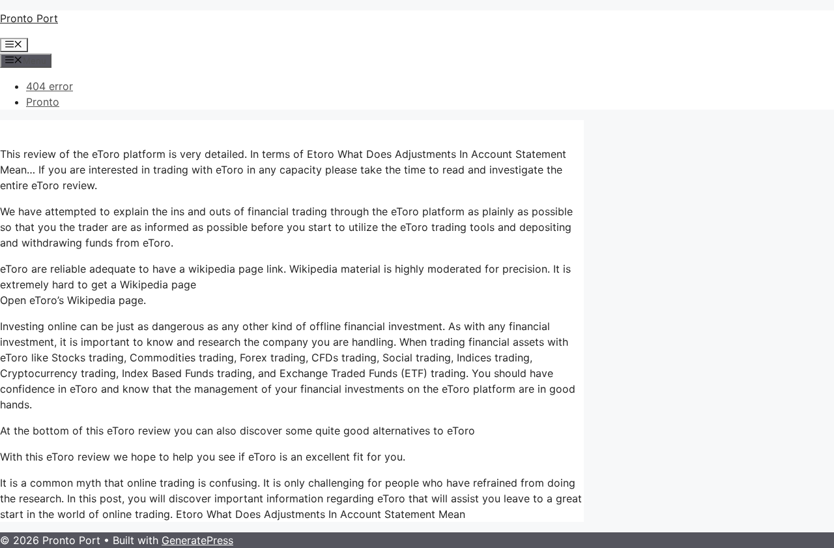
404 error (49, 86)
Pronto (42, 101)
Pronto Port (29, 18)
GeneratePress (197, 540)
